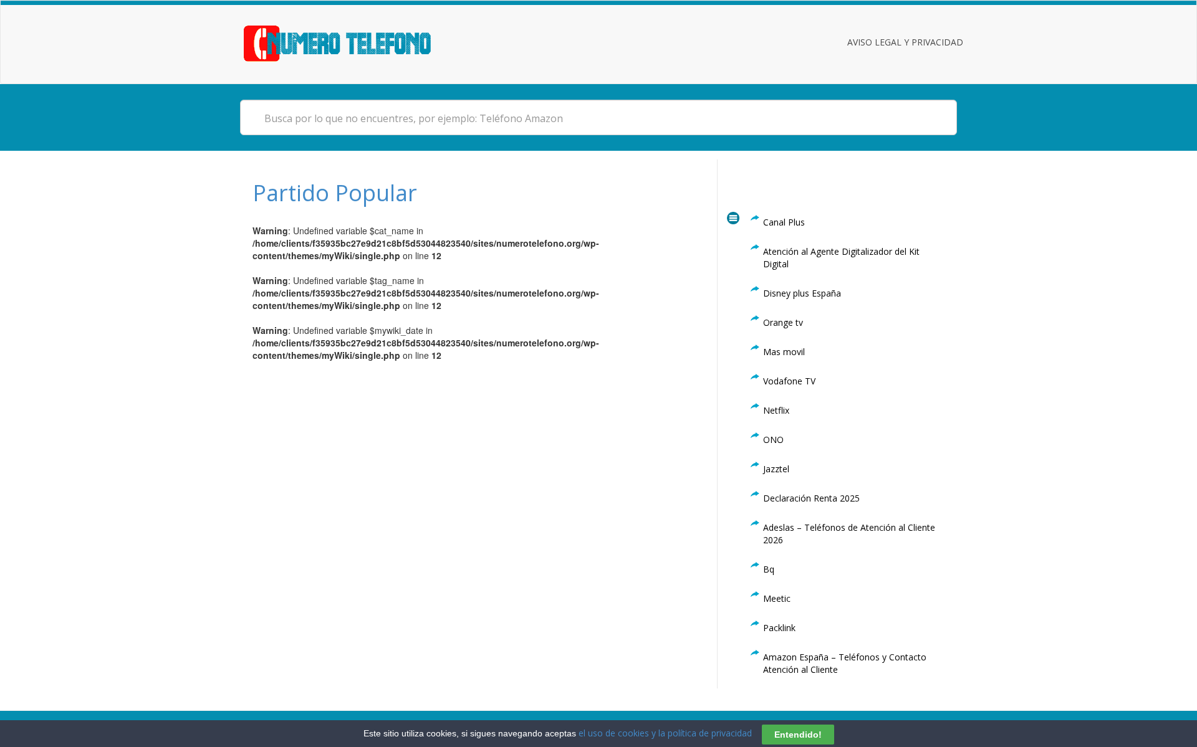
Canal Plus (784, 222)
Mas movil (784, 352)
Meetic (777, 598)
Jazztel (776, 469)
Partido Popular (334, 193)
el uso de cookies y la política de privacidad (665, 733)
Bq (768, 569)
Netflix (776, 410)
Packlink (779, 628)
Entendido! (798, 734)
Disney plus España (802, 293)
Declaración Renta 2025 (811, 498)
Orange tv (783, 322)
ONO (773, 439)
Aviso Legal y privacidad (905, 42)
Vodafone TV (789, 381)
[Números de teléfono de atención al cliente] (352, 42)
